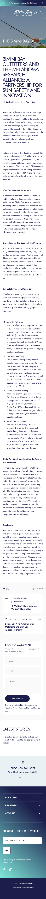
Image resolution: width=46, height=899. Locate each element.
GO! (6, 882)
